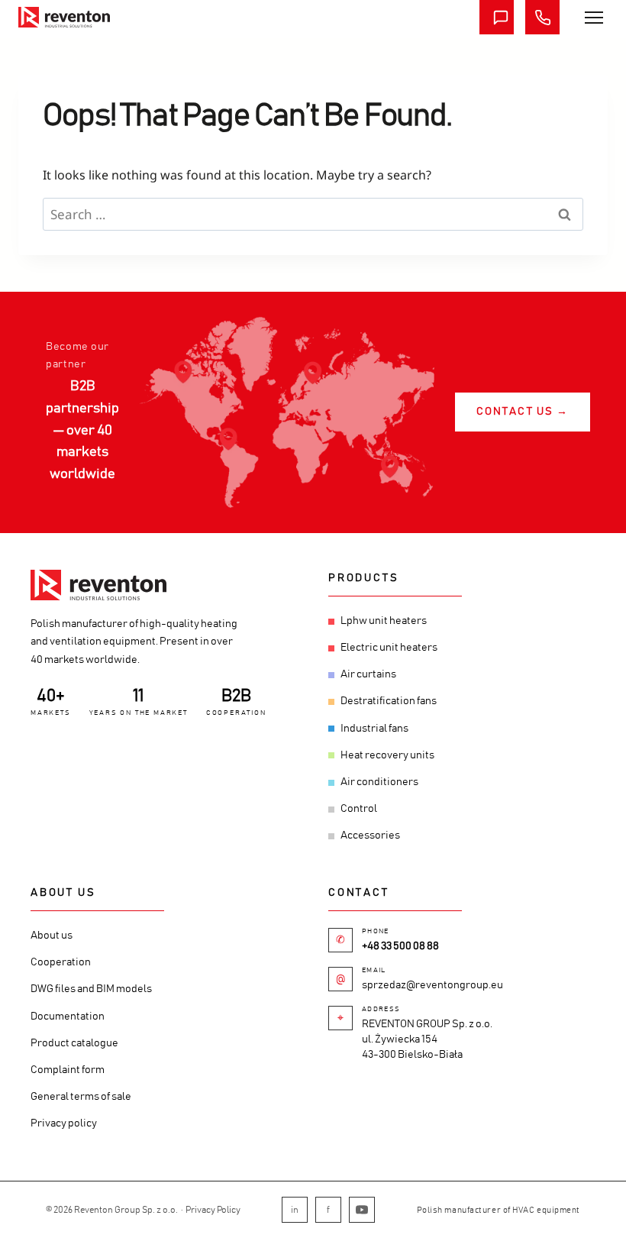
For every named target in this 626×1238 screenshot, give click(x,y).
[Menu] (594, 17)
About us (52, 935)
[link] (64, 17)
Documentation (68, 1016)
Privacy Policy (213, 1209)
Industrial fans (374, 728)
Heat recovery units (387, 755)
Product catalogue (74, 1043)
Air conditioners (379, 782)
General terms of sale (81, 1096)
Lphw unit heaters (383, 621)
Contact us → (522, 411)
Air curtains (368, 674)
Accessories (370, 835)
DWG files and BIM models (91, 989)
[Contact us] (496, 17)
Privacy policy (64, 1123)
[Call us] (542, 17)
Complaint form (68, 1070)
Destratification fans (388, 701)
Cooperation (61, 962)
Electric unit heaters (388, 647)
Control (358, 808)
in (294, 1209)
